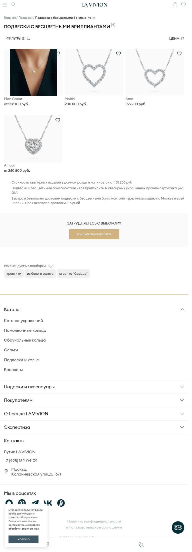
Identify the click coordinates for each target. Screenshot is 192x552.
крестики (13, 274)
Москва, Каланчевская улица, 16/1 (36, 471)
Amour (9, 165)
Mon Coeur (13, 99)
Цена (174, 38)
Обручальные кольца (25, 340)
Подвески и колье (21, 359)
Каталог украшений (23, 320)
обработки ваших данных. (23, 528)
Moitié (70, 99)
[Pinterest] (22, 503)
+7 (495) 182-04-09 (21, 460)
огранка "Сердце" (73, 274)
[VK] (48, 503)
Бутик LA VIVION (20, 451)
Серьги (11, 349)
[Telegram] (35, 503)
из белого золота (40, 274)
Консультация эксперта (94, 234)
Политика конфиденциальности (94, 521)
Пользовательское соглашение (95, 527)
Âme (129, 99)
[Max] (9, 503)
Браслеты (13, 369)
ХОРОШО (24, 539)
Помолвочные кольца (25, 330)
